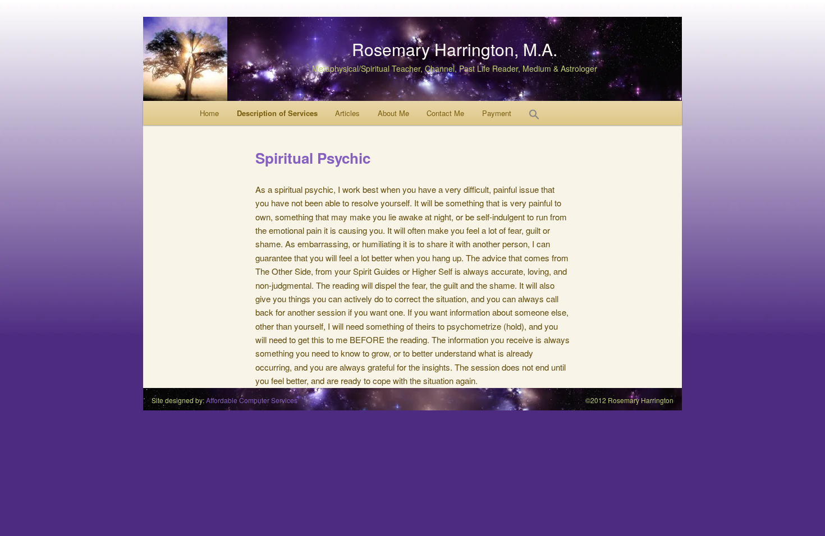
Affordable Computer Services (251, 400)
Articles (347, 113)
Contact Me (445, 113)
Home (209, 113)
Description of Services (277, 113)
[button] (534, 117)
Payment (496, 113)
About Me (393, 113)
